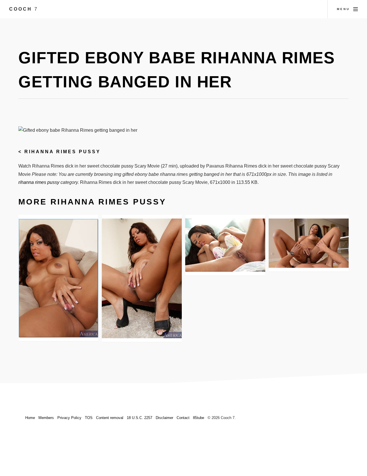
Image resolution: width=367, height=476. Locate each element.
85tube (198, 418)
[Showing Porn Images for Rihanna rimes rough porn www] (142, 279)
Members (46, 418)
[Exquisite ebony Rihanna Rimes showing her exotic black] (58, 278)
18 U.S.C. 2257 (139, 418)
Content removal (109, 418)
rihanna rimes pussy (62, 151)
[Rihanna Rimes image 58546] (309, 243)
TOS (89, 418)
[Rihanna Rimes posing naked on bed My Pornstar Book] (225, 245)
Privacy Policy (69, 418)
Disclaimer (164, 418)
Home (30, 418)
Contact (183, 418)
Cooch (23, 9)
